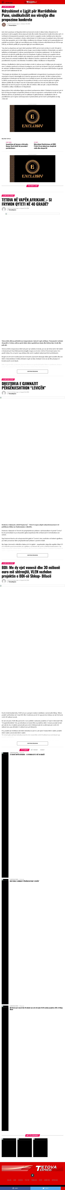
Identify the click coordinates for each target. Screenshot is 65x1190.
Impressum (55, 1180)
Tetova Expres (12, 25)
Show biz (20, 1180)
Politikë (27, 1180)
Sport (40, 1180)
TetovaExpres (12, 210)
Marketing (47, 1180)
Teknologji (34, 1180)
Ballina (9, 1180)
